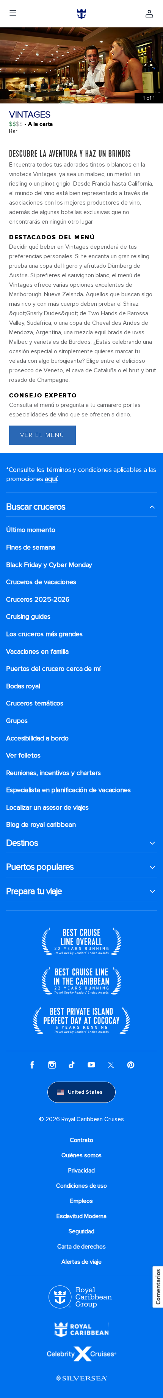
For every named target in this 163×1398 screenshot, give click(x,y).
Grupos (16, 721)
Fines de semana (30, 547)
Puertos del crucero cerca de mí (53, 669)
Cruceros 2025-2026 (37, 600)
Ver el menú (42, 435)
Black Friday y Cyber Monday (49, 565)
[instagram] (52, 1065)
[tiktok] (71, 1065)
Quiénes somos (81, 1155)
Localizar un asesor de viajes (47, 808)
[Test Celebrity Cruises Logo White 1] (81, 1353)
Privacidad (81, 1170)
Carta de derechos (81, 1246)
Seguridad (81, 1231)
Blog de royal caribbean (41, 825)
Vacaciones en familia (37, 652)
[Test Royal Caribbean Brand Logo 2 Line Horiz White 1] (81, 1329)
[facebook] (32, 1065)
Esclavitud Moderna (81, 1216)
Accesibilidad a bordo (37, 738)
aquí (51, 479)
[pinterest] (131, 1065)
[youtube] (91, 1065)
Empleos (81, 1201)
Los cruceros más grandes (44, 634)
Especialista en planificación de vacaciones (68, 790)
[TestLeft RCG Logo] (80, 1296)
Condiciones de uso (81, 1186)
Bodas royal (23, 686)
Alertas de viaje (81, 1262)
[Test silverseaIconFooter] (81, 1378)
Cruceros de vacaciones (41, 582)
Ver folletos (23, 755)
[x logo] (111, 1065)
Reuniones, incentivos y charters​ (53, 773)
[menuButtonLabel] (13, 13)
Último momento (30, 530)
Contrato (81, 1140)
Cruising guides (28, 617)
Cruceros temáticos (34, 703)
